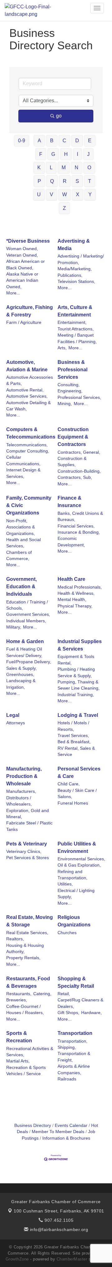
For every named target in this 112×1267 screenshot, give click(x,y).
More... (13, 293)
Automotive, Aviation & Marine (27, 366)
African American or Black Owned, (25, 264)
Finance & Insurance (70, 501)
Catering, (42, 993)
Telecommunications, (27, 445)
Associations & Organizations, (20, 530)
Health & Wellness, (76, 593)
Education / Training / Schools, (27, 605)
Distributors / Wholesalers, (19, 801)
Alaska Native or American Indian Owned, (22, 280)
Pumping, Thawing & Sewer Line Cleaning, (79, 685)
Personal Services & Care (79, 772)
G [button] (53, 154)
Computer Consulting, (27, 451)
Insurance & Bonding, (79, 532)
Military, (13, 627)
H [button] (66, 154)
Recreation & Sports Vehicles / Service (26, 1070)
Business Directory (32, 1125)
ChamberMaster (72, 1259)
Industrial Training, (76, 694)
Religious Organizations (74, 921)
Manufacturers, (21, 791)
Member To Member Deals (58, 1131)
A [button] (39, 140)
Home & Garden (25, 641)
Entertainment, (72, 322)
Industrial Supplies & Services (80, 645)
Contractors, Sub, (75, 477)
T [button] (89, 181)
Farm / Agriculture (23, 322)
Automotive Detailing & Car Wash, (28, 405)
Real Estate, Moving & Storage (29, 921)
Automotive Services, (27, 396)
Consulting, (69, 384)
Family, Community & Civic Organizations (28, 505)
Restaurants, (18, 993)
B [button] (52, 140)
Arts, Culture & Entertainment (75, 311)
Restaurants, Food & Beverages (28, 982)
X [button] (77, 194)
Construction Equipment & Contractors (73, 437)
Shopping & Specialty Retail (76, 982)
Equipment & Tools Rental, (76, 659)
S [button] (77, 181)
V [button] (51, 194)
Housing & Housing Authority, (25, 948)
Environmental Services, (81, 859)
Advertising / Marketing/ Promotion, (81, 259)
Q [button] (52, 181)
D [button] (77, 140)
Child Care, (69, 784)
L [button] (51, 167)
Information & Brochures (66, 1138)
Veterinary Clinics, (23, 851)
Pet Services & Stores (27, 857)
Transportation (75, 1033)
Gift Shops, (68, 1012)
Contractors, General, (79, 452)
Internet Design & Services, (23, 473)
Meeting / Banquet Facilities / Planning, (77, 338)
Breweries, (16, 1000)
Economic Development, (71, 541)
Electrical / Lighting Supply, (76, 893)
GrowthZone (17, 1259)
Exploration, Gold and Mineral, (27, 813)
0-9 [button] (21, 140)
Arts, (62, 348)
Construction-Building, (79, 471)
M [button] (64, 167)
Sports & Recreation (19, 1037)
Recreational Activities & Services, (29, 1051)
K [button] (39, 167)
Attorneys (15, 723)
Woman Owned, (22, 248)
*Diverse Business (28, 241)
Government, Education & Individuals (21, 586)
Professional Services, (79, 397)
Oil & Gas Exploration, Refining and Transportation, (79, 871)
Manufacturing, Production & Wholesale (24, 776)
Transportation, (72, 1041)
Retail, (64, 993)
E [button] (89, 140)
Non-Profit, (16, 521)
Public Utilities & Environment (77, 847)
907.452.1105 (58, 1220)
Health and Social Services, (23, 542)
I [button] (77, 154)
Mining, (65, 403)
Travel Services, (73, 735)
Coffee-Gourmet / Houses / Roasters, (25, 1009)
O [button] (89, 167)
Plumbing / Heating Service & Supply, (76, 672)
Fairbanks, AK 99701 (59, 1210)
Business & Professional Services (72, 370)
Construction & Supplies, (72, 461)
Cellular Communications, (23, 460)
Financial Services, (76, 526)
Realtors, (15, 939)
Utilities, (65, 884)
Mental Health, (72, 599)
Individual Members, (26, 621)
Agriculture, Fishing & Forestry (29, 311)
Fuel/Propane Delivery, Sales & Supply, (28, 665)
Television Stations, (76, 281)
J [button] (88, 154)
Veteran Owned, (22, 255)
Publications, (70, 275)
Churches (67, 932)
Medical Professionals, (80, 587)
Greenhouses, (20, 674)
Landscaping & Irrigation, (20, 683)
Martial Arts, (18, 1061)
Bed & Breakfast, (74, 741)
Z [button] (64, 208)
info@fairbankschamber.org (58, 1229)
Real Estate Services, (27, 932)
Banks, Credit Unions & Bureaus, (80, 516)
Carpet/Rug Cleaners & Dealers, (80, 1003)
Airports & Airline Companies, (74, 1069)
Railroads (67, 1079)
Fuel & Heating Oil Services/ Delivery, (24, 652)
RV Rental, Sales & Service (76, 751)
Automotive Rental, (25, 390)
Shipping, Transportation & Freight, (74, 1053)
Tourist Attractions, (76, 329)
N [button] (76, 167)
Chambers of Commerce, (19, 555)
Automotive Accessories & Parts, (29, 380)
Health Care (71, 579)
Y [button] (90, 194)
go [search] (59, 115)
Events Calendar (71, 1125)
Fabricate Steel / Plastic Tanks (29, 826)
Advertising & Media (74, 244)
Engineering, (70, 391)
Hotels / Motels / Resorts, (73, 726)
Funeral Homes (73, 803)
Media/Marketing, (75, 269)
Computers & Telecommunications (30, 433)
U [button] (39, 194)
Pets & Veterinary (26, 843)
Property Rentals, (23, 958)
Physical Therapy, (75, 606)
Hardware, (91, 1012)
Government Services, (28, 614)
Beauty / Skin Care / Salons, (77, 793)
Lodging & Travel (78, 715)
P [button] (39, 181)
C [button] (64, 140)
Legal (12, 715)
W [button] (64, 194)
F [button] (40, 154)
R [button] (65, 181)
